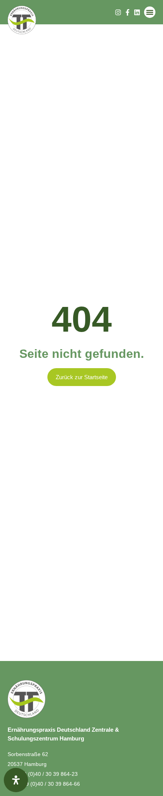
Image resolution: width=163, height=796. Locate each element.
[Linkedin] (137, 12)
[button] (149, 12)
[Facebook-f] (127, 12)
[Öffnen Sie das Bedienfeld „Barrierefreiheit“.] (16, 780)
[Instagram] (118, 12)
